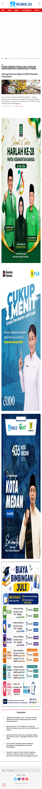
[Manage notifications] (4, 784)
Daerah (16, 10)
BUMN (9, 10)
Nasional (17, 106)
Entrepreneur (26, 10)
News (3, 10)
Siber (23, 775)
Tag (6, 58)
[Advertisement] (21, 33)
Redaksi (19, 775)
